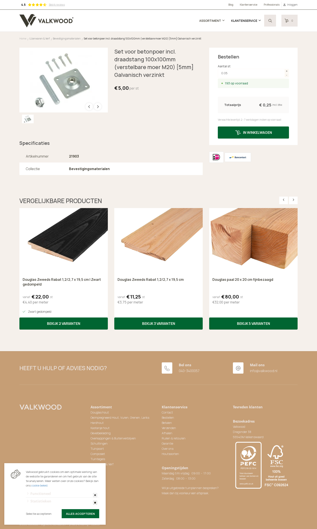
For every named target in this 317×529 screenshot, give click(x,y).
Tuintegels (98, 459)
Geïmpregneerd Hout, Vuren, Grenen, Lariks (120, 417)
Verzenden (169, 428)
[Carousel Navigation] (288, 200)
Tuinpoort (97, 449)
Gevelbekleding (101, 433)
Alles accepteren (80, 514)
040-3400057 (189, 370)
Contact (167, 412)
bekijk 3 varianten (158, 323)
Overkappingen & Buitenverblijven (113, 438)
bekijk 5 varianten (253, 323)
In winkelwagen (257, 132)
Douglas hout (100, 412)
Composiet (98, 454)
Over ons (167, 449)
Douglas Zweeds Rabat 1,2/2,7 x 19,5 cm (151, 279)
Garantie (167, 443)
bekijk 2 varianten (63, 323)
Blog (230, 4)
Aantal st (224, 66)
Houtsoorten (170, 454)
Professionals (271, 4)
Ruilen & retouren (173, 438)
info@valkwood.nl (263, 370)
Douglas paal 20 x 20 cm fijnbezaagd (242, 279)
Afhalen (167, 433)
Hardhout (97, 423)
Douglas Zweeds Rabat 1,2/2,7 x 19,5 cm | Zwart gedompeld (62, 282)
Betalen (167, 423)
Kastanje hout (100, 428)
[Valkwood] (46, 20)
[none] (270, 21)
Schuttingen (99, 443)
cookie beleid (39, 485)
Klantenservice (248, 4)
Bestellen (168, 417)
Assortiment (210, 21)
